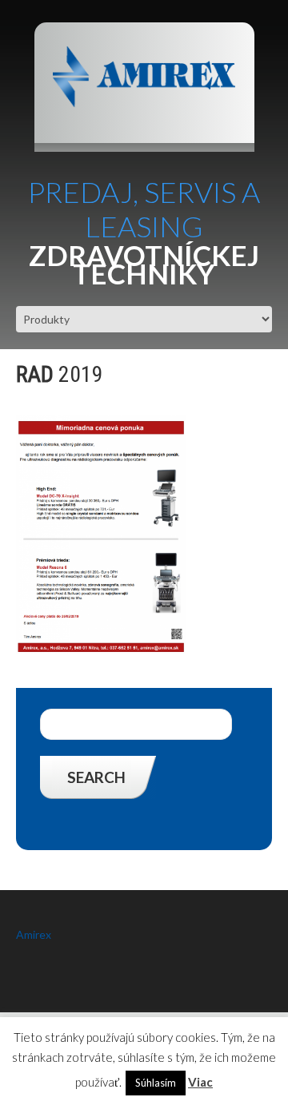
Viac (200, 1082)
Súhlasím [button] (155, 1082)
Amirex (33, 934)
